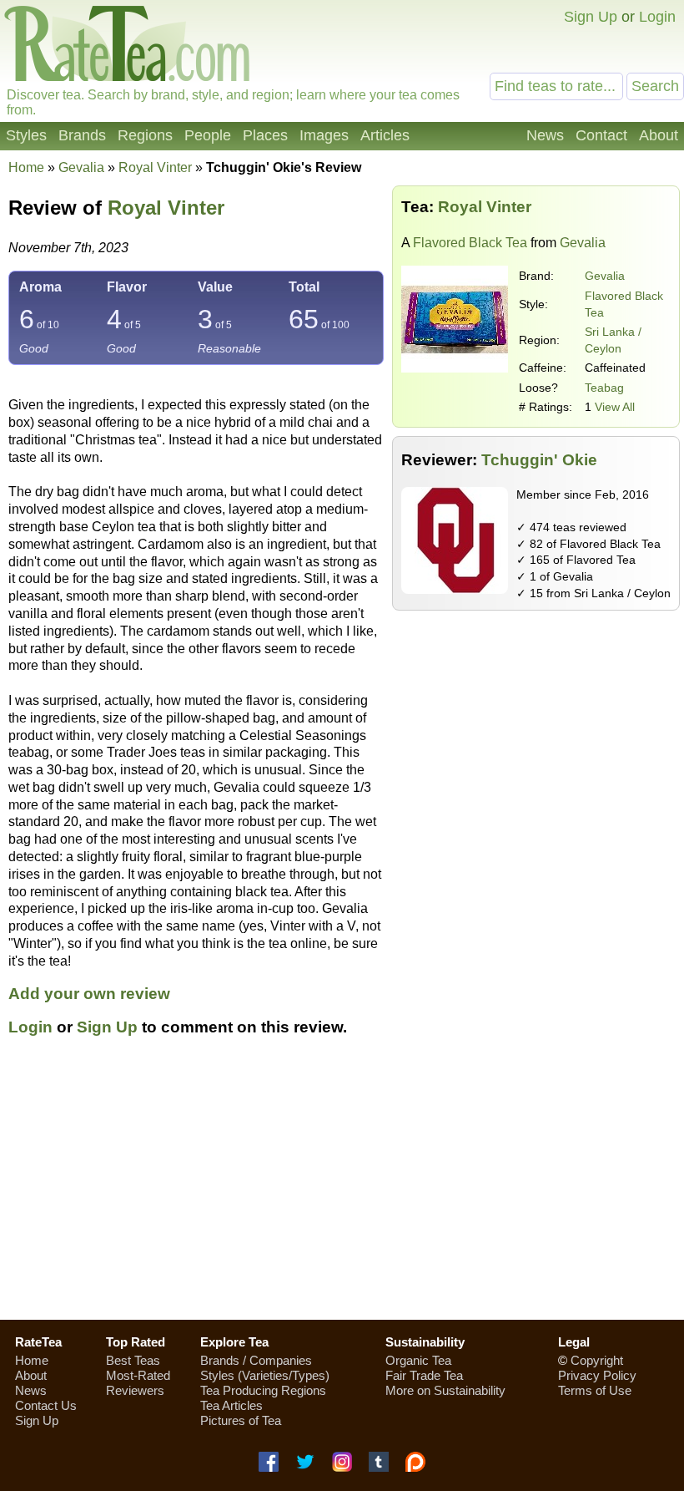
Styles (26, 135)
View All (615, 406)
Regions (145, 135)
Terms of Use (594, 1390)
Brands (82, 135)
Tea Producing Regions (263, 1390)
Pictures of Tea (240, 1420)
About (658, 135)
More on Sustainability (445, 1390)
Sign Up (590, 16)
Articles (385, 135)
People (207, 135)
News (545, 135)
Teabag (604, 387)
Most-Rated (138, 1375)
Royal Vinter (166, 207)
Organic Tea (418, 1360)
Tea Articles (231, 1405)
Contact (601, 135)
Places (265, 135)
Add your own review (89, 993)
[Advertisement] (536, 736)
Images (324, 135)
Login (657, 16)
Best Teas (133, 1360)
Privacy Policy (597, 1375)
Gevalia (605, 275)
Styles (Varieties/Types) (264, 1375)
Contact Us (46, 1405)
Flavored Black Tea (470, 243)
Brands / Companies (256, 1360)
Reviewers (135, 1390)
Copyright (597, 1360)
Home (26, 167)
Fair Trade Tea (424, 1375)
